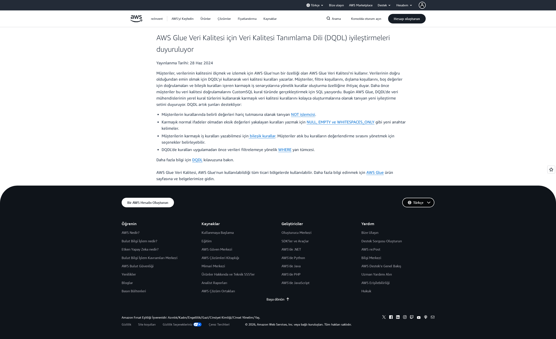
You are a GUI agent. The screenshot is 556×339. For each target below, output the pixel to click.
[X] (384, 317)
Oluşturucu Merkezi (296, 232)
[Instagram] (405, 317)
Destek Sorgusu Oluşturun (381, 241)
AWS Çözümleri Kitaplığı (220, 258)
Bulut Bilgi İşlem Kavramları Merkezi (149, 258)
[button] (182, 19)
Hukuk (366, 291)
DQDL (197, 159)
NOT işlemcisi (303, 114)
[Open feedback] (551, 169)
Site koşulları (147, 324)
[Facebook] (391, 317)
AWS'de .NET (291, 249)
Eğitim (207, 241)
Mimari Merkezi (213, 266)
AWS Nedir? (130, 232)
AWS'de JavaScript (295, 283)
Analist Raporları (214, 283)
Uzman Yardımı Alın (376, 274)
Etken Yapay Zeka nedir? (140, 249)
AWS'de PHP (291, 274)
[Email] (432, 317)
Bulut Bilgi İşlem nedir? (139, 241)
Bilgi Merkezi (371, 258)
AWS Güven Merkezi (217, 249)
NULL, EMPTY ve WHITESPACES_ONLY (340, 122)
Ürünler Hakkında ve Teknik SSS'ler (228, 274)
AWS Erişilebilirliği (375, 283)
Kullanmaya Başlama (218, 232)
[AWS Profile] (422, 5)
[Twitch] (412, 317)
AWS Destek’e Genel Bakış (381, 266)
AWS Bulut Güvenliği (138, 266)
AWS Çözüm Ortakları (218, 291)
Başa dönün (275, 299)
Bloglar (127, 283)
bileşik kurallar (262, 135)
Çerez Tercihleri (219, 324)
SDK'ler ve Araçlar (295, 241)
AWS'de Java (291, 266)
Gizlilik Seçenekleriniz (177, 324)
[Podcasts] (425, 317)
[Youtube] (418, 317)
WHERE (284, 149)
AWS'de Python (293, 258)
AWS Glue (375, 172)
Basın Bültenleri (134, 291)
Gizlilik (126, 324)
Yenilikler (129, 274)
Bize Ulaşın (369, 232)
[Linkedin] (398, 317)
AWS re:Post (370, 249)
